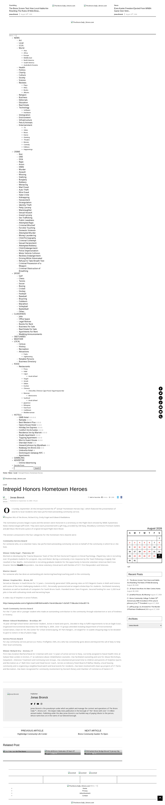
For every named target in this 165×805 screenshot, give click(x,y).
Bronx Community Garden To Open (93, 734)
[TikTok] (161, 402)
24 (135, 556)
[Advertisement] (23, 28)
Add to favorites (95, 497)
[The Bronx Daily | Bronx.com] (78, 786)
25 (140, 556)
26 (144, 556)
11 (139, 547)
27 (149, 556)
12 (144, 547)
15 (159, 547)
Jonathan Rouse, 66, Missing (140, 595)
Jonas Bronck (13, 14)
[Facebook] (161, 388)
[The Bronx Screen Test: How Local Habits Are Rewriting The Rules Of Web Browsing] (63, 5)
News (116, 5)
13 (149, 547)
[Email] (161, 412)
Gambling (13, 5)
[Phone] (161, 416)
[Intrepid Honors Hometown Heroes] (14, 478)
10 (135, 547)
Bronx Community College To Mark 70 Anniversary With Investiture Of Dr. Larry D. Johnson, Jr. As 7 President (142, 600)
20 (149, 552)
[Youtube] (161, 407)
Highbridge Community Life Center (32, 734)
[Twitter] (161, 393)
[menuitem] (17, 38)
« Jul (128, 566)
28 (154, 556)
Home (5, 473)
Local (15, 473)
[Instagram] (161, 398)
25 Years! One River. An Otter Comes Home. (145, 588)
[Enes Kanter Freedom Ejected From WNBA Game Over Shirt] (95, 5)
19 (144, 552)
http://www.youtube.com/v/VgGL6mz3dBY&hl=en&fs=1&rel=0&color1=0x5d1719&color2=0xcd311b (46, 603)
